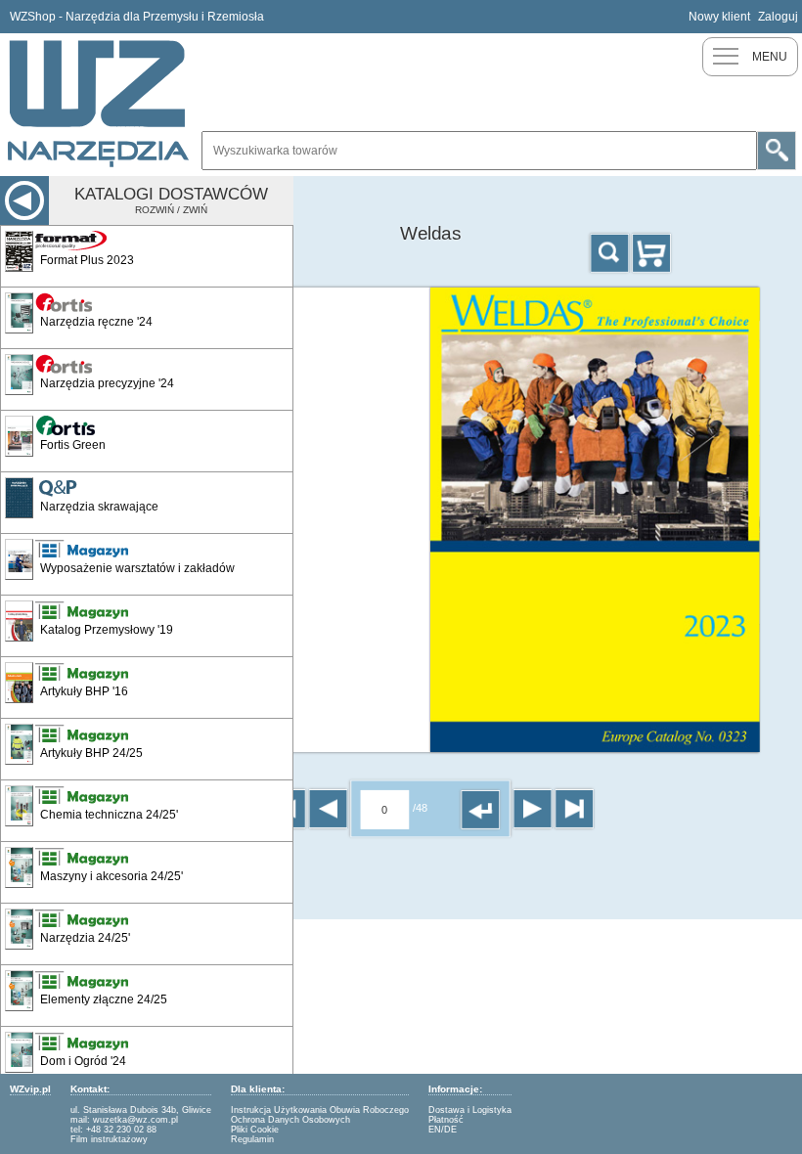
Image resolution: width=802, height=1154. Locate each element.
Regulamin (252, 1139)
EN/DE (442, 1129)
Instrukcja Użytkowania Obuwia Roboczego (320, 1110)
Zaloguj (778, 16)
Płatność (446, 1120)
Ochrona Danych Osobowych (290, 1120)
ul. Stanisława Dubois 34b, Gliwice (140, 1110)
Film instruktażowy (109, 1139)
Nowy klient (719, 16)
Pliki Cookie (255, 1129)
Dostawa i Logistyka (470, 1110)
